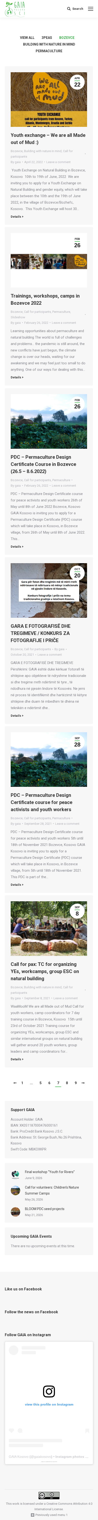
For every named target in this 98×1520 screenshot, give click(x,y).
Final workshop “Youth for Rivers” (50, 1172)
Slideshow (18, 317)
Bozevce (66, 38)
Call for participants (37, 312)
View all (27, 38)
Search (77, 8)
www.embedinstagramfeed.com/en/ (48, 1461)
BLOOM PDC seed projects (44, 1209)
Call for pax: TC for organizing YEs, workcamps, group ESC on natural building (45, 971)
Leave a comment (58, 162)
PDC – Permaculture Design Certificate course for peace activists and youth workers (41, 802)
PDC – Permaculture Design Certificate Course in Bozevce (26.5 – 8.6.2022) (43, 464)
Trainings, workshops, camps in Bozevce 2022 (45, 299)
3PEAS (47, 38)
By (16, 162)
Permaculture (49, 51)
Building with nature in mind (49, 44)
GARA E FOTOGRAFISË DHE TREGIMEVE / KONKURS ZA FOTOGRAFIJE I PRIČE (40, 633)
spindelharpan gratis (55, 1461)
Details (16, 216)
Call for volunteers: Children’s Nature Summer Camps (52, 1190)
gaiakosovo (42, 1456)
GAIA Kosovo (19, 1456)
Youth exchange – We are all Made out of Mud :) (48, 138)
